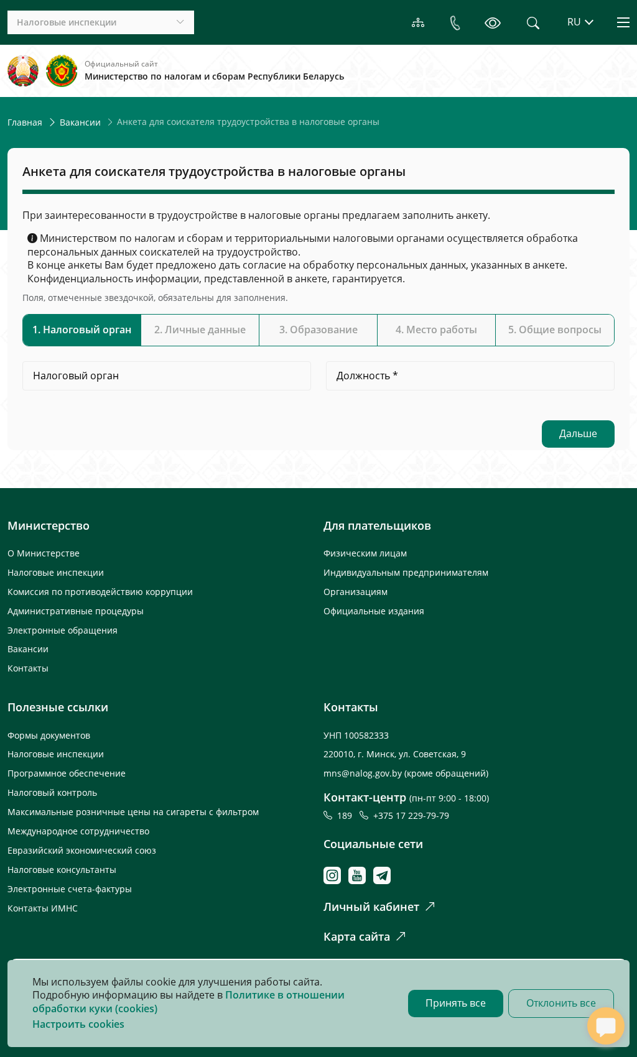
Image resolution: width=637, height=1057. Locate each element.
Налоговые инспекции (55, 572)
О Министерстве (43, 553)
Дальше (578, 433)
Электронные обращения (62, 630)
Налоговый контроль (52, 792)
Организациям (355, 592)
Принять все (455, 1003)
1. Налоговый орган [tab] (81, 329)
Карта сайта (356, 936)
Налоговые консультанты (61, 869)
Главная (24, 122)
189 (347, 815)
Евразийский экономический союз (81, 850)
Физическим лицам (365, 553)
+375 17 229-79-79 (411, 815)
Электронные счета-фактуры (69, 889)
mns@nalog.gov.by (363, 773)
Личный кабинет (371, 906)
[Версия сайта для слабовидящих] (492, 22)
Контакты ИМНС (42, 908)
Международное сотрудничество (78, 831)
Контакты (28, 668)
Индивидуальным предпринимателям (405, 572)
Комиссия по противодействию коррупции (100, 592)
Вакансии (80, 122)
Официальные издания (373, 611)
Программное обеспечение (66, 773)
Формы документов (48, 735)
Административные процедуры (75, 611)
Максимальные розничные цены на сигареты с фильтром (133, 812)
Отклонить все (561, 1003)
